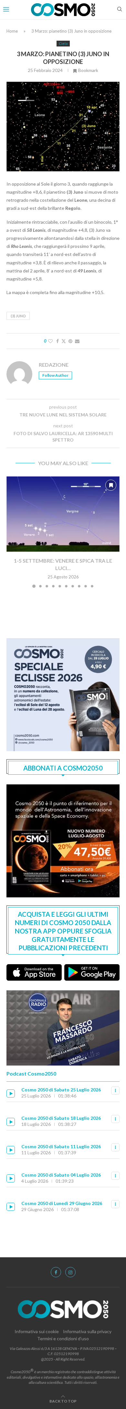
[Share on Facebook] (57, 341)
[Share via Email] (77, 341)
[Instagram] (70, 1272)
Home (12, 31)
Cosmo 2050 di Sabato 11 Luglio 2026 (61, 1146)
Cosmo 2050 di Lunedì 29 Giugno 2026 (61, 1203)
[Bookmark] (110, 485)
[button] (11, 531)
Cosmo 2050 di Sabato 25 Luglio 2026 (61, 1089)
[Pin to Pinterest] (70, 341)
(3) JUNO (18, 316)
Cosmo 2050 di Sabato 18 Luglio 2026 (61, 1118)
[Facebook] (56, 1272)
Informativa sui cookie (37, 1331)
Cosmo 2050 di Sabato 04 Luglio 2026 (61, 1175)
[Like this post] (50, 341)
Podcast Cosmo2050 (31, 1073)
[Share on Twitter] (63, 341)
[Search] (119, 9)
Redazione (53, 365)
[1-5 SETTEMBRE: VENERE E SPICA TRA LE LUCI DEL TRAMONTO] (63, 514)
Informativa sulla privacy (87, 1331)
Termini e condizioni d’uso (63, 1338)
